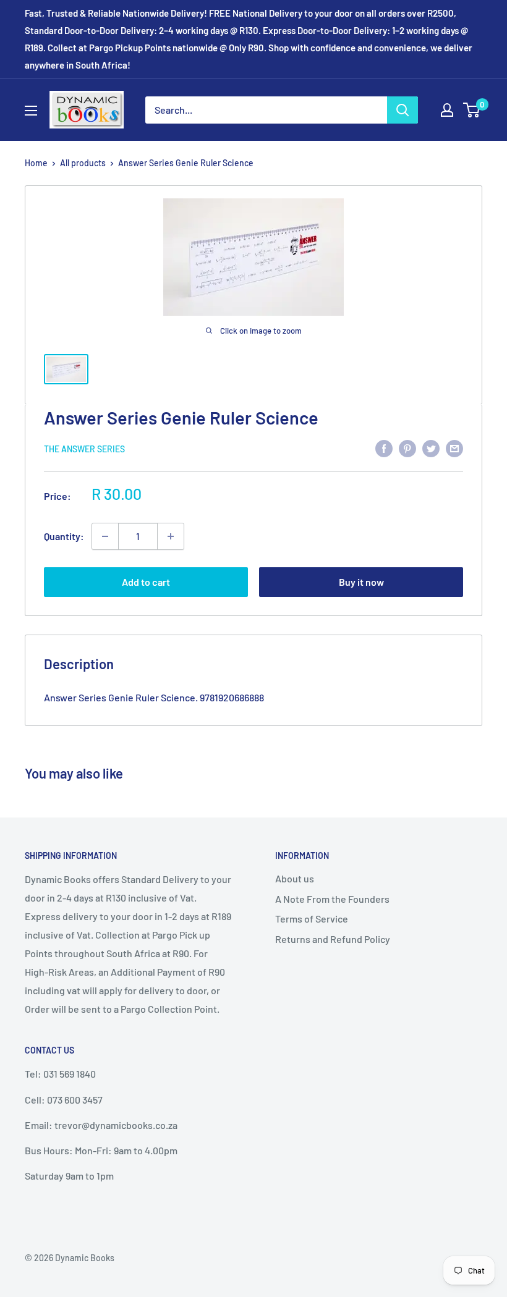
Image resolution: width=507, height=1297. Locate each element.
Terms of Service (311, 918)
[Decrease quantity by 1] (105, 536)
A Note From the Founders (332, 899)
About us (294, 878)
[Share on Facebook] (384, 447)
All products (83, 163)
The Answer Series (84, 449)
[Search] (402, 110)
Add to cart (146, 582)
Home (36, 163)
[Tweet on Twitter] (431, 447)
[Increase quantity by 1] (171, 536)
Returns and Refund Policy (332, 939)
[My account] (447, 110)
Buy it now (361, 582)
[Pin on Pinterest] (407, 447)
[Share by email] (454, 447)
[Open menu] (31, 111)
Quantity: (64, 536)
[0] (472, 110)
